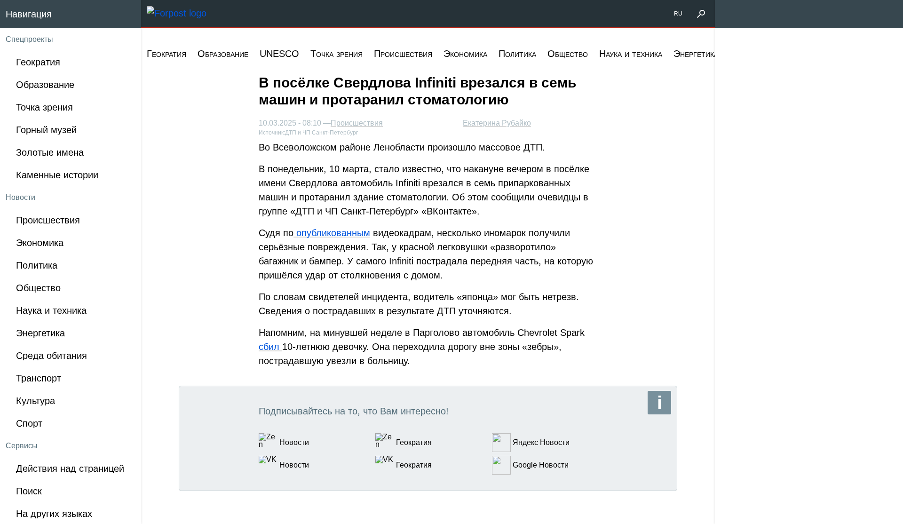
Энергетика (695, 53)
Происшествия (403, 53)
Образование (223, 53)
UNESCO (279, 53)
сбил (270, 346)
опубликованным (331, 233)
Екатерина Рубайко (497, 123)
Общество (567, 53)
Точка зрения (336, 53)
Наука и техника (630, 53)
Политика (517, 53)
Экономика (465, 53)
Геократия (166, 53)
